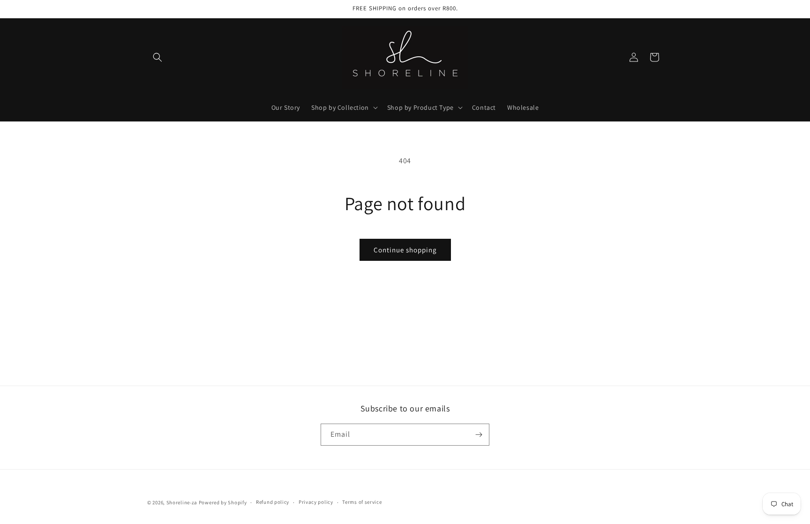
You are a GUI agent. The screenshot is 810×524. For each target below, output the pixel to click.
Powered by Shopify (223, 502)
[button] (157, 57)
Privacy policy (316, 502)
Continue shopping (405, 249)
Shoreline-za (181, 502)
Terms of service (362, 502)
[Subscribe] (478, 435)
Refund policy (272, 502)
